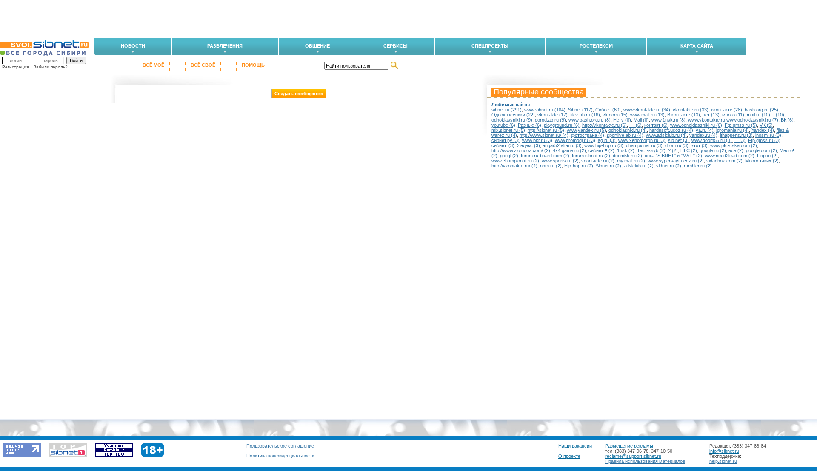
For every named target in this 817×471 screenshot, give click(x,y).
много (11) (733, 114)
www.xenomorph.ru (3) (642, 140)
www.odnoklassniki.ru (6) (696, 125)
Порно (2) (767, 155)
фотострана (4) (587, 135)
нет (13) (711, 114)
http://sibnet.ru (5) (546, 130)
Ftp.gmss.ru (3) (764, 140)
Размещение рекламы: (629, 445)
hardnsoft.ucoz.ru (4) (671, 130)
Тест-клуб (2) (651, 150)
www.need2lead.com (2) (729, 155)
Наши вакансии (575, 445)
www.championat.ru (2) (515, 160)
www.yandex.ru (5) (586, 130)
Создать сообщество (298, 93)
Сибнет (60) (608, 109)
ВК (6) (787, 119)
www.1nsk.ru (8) (668, 119)
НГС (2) (688, 150)
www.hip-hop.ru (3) (603, 145)
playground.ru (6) (562, 125)
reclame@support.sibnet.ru (633, 456)
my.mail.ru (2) (631, 160)
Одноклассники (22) (513, 114)
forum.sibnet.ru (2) (591, 155)
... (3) (740, 140)
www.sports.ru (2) (560, 160)
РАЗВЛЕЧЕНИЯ (225, 45)
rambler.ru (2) (698, 165)
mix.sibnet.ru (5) (508, 130)
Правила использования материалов (645, 461)
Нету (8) (622, 119)
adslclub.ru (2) (639, 165)
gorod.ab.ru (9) (550, 119)
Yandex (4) (762, 130)
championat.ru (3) (644, 145)
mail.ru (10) (758, 114)
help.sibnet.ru (723, 461)
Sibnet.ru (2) (608, 165)
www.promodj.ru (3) (575, 140)
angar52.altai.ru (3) (562, 145)
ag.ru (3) (607, 140)
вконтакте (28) (726, 109)
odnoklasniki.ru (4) (627, 130)
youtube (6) (503, 125)
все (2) (735, 150)
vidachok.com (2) (724, 160)
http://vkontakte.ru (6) (604, 125)
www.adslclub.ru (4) (666, 135)
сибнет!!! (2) (601, 150)
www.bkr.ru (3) (537, 140)
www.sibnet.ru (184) (545, 109)
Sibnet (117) (580, 109)
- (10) (778, 114)
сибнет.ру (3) (505, 140)
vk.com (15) (615, 114)
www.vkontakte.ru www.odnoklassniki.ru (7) (733, 119)
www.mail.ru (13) (647, 114)
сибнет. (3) (502, 145)
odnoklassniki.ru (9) (511, 119)
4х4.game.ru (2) (569, 150)
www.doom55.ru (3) (711, 140)
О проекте (569, 456)
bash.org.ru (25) (761, 109)
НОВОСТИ (133, 45)
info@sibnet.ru (724, 451)
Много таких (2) (762, 160)
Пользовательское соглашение (280, 445)
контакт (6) (656, 125)
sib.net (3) (678, 140)
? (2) (673, 150)
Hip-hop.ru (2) (578, 165)
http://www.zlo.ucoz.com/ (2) (520, 150)
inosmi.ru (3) (768, 135)
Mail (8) (641, 119)
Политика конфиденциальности (280, 455)
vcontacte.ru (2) (597, 160)
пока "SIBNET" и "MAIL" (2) (673, 155)
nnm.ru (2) (551, 165)
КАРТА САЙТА (696, 45)
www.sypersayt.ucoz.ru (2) (676, 160)
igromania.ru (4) (732, 130)
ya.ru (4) (705, 130)
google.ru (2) (713, 150)
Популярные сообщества (539, 92)
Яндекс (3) (528, 145)
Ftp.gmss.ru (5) (741, 125)
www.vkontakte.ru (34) (646, 109)
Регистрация (15, 67)
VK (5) (766, 125)
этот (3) (699, 145)
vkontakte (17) (552, 114)
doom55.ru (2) (627, 155)
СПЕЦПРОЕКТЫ (489, 45)
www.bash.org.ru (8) (589, 119)
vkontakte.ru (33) (690, 109)
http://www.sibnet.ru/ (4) (544, 135)
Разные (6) (529, 125)
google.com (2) (761, 150)
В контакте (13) (683, 114)
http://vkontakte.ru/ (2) (514, 165)
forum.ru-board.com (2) (545, 155)
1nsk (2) (625, 150)
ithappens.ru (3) (736, 135)
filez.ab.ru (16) (585, 114)
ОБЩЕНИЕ (317, 45)
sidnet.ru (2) (668, 165)
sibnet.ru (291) (506, 109)
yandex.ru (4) (703, 135)
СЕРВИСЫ (395, 45)
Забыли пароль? (51, 67)
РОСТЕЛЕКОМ (596, 45)
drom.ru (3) (676, 145)
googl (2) (509, 155)
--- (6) (635, 125)
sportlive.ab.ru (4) (625, 135)
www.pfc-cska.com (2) (733, 145)
